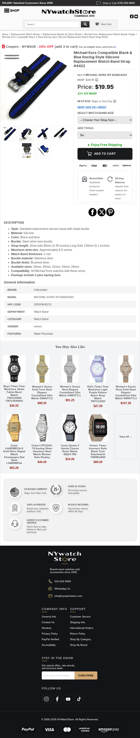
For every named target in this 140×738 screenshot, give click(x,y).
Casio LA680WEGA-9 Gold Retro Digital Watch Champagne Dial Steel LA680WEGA (14, 454)
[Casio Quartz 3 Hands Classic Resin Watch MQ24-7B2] (70, 428)
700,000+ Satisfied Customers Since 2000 (27, 2)
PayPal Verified (50, 639)
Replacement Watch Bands (25, 34)
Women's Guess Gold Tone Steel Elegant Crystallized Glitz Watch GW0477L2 (42, 392)
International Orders (81, 627)
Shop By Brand (78, 644)
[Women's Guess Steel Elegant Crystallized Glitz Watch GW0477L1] (70, 369)
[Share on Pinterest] (110, 215)
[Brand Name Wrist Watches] (70, 12)
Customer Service (80, 616)
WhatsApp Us (62, 588)
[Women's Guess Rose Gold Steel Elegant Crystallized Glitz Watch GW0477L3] (126, 369)
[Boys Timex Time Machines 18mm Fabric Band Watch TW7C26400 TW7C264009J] (14, 369)
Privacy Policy (50, 633)
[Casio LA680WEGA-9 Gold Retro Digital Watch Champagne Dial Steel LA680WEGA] (14, 428)
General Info (49, 616)
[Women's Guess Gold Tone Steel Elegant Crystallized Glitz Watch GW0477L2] (42, 369)
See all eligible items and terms (96, 47)
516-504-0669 (63, 581)
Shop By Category (80, 639)
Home (5, 34)
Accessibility (49, 644)
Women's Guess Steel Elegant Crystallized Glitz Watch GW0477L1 (70, 391)
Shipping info (77, 622)
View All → (125, 436)
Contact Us (48, 622)
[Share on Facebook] (92, 215)
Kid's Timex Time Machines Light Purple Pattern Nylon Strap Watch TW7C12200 (97, 394)
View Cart (106, 24)
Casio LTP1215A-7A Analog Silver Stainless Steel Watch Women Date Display (42, 451)
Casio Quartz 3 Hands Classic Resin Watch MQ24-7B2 (70, 450)
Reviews (46, 627)
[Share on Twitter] (101, 215)
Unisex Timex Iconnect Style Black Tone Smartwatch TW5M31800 (98, 451)
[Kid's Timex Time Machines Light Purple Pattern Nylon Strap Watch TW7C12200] (98, 369)
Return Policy (77, 633)
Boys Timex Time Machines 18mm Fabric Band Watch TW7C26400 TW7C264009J (14, 393)
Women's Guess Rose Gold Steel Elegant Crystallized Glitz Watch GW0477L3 (126, 392)
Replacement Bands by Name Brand (62, 34)
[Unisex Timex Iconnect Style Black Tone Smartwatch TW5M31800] (98, 428)
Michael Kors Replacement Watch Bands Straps (109, 34)
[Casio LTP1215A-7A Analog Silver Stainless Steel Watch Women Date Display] (42, 428)
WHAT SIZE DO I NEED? (92, 107)
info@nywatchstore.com (68, 595)
